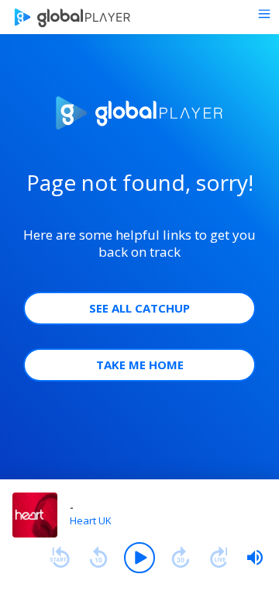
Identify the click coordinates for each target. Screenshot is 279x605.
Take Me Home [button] (140, 364)
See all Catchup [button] (139, 308)
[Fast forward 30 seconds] (180, 557)
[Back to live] (219, 557)
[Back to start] (59, 557)
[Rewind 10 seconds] (98, 557)
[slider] (255, 557)
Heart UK (91, 520)
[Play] (139, 557)
